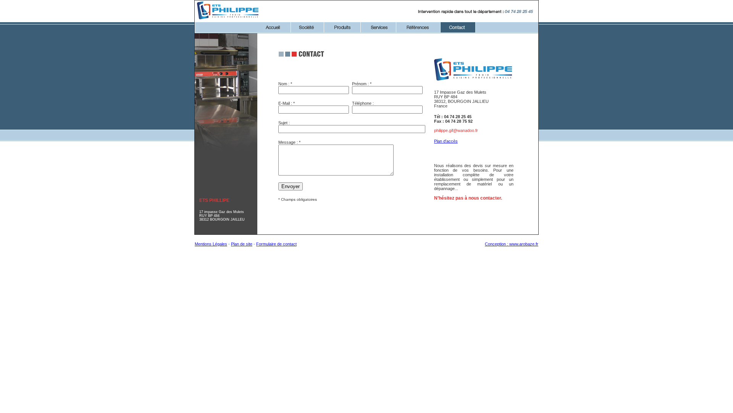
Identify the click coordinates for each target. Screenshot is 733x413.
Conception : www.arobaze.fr (511, 244)
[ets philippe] (228, 19)
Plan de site (241, 244)
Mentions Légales (211, 244)
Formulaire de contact (276, 244)
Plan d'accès (446, 141)
